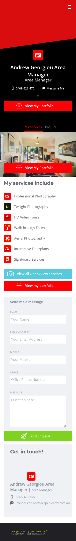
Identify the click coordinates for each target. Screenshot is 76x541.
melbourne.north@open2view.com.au (43, 503)
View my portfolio (39, 285)
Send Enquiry (39, 436)
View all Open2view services (39, 274)
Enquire (50, 127)
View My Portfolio (39, 106)
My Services (33, 127)
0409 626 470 (25, 497)
